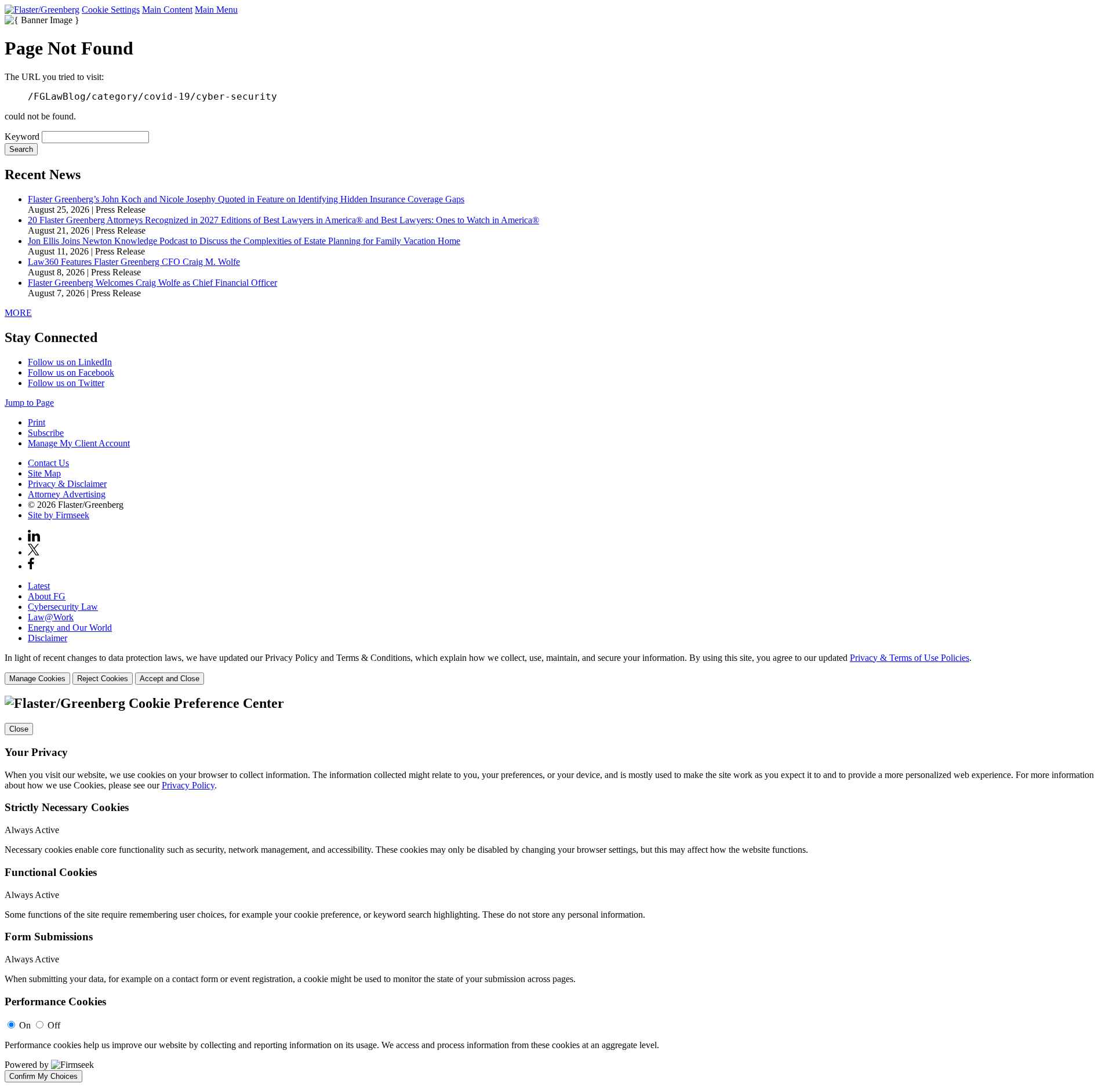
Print (36, 422)
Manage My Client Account (79, 443)
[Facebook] (31, 566)
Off (54, 1025)
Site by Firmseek (58, 515)
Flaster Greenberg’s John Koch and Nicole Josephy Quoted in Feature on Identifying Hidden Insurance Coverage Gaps (246, 199)
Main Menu (216, 9)
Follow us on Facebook (71, 372)
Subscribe (46, 433)
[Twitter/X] (33, 552)
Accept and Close (169, 678)
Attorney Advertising (67, 494)
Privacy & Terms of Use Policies (909, 658)
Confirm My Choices (43, 1076)
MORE (18, 313)
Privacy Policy (188, 785)
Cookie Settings (111, 9)
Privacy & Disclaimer (67, 484)
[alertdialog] (556, 889)
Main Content (167, 9)
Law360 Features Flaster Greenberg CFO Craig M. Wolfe (134, 262)
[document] (556, 889)
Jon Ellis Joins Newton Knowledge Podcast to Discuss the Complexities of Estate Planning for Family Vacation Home (244, 241)
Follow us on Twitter (66, 383)
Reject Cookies (102, 678)
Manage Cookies (37, 678)
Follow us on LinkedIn (70, 362)
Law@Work (51, 617)
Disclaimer (47, 638)
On (25, 1025)
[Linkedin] (34, 538)
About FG (47, 596)
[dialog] (556, 669)
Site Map (44, 473)
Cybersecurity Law (63, 607)
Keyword (22, 136)
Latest (39, 586)
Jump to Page (29, 403)
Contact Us (48, 463)
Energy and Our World (70, 627)
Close (18, 729)
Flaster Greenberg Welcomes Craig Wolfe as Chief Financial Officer (152, 283)
